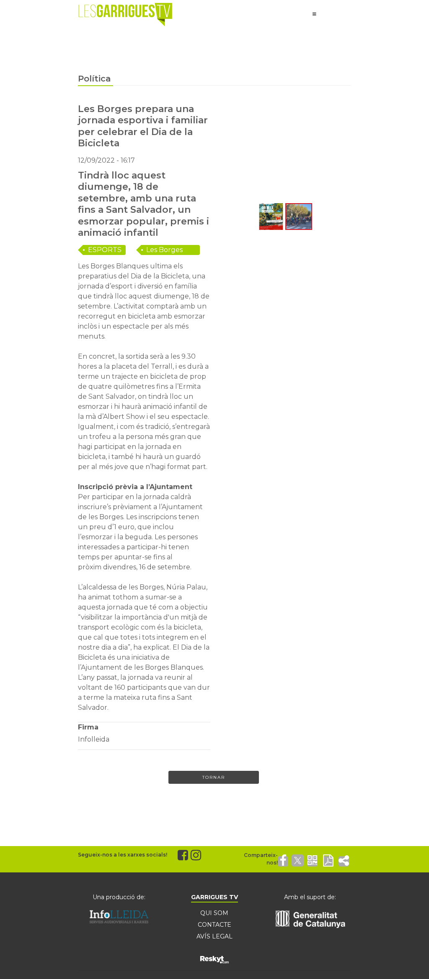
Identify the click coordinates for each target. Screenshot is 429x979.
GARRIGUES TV (214, 897)
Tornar (213, 777)
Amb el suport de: (310, 897)
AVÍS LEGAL (214, 936)
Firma (88, 727)
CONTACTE (214, 924)
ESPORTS (104, 250)
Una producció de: (119, 897)
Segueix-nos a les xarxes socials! (122, 855)
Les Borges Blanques (164, 250)
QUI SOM (214, 913)
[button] (226, 152)
